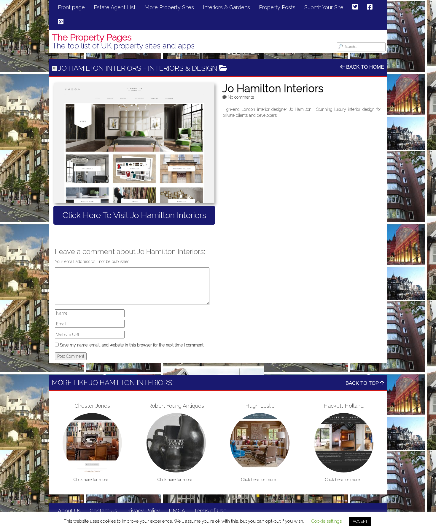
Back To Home (364, 67)
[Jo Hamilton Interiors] (134, 143)
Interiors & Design (182, 68)
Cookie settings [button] (326, 521)
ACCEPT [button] (360, 521)
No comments (241, 97)
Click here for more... (92, 479)
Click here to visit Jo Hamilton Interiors (134, 215)
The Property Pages (92, 37)
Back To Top (363, 383)
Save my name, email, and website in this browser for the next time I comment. (132, 345)
